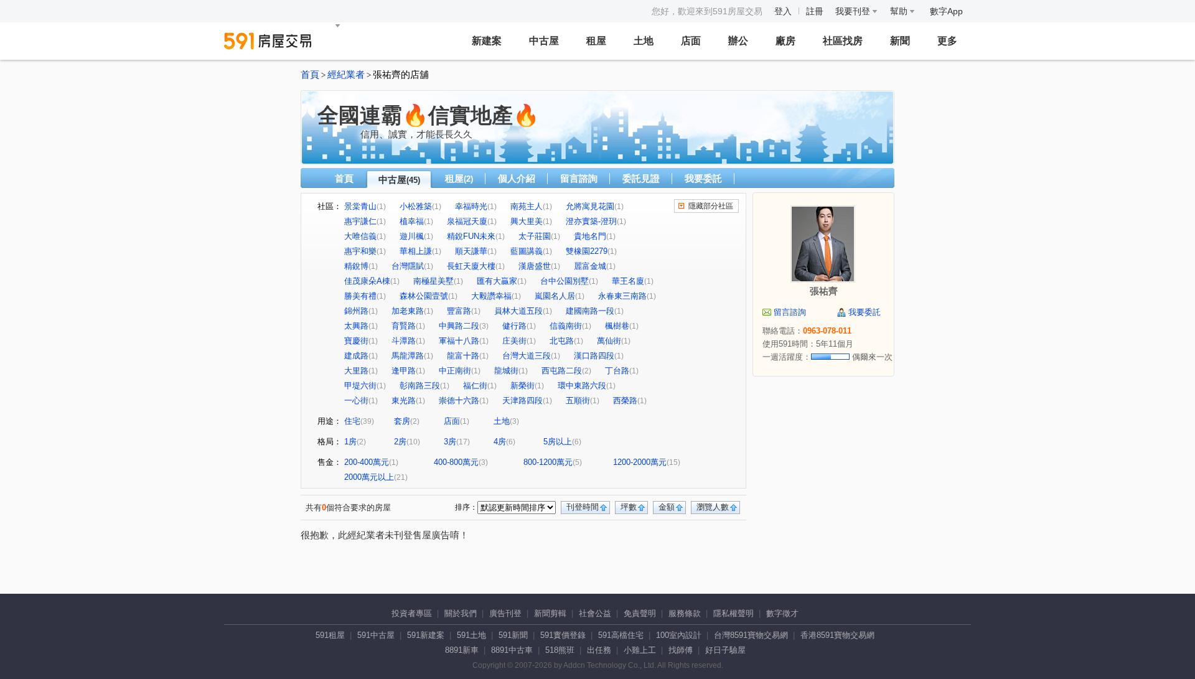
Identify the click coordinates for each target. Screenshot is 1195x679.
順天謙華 (471, 251)
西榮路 (625, 400)
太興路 (356, 325)
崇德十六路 (459, 400)
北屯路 (562, 340)
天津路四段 (522, 400)
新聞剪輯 (550, 613)
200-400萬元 (366, 462)
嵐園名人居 (555, 296)
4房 (500, 441)
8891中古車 (512, 650)
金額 (666, 507)
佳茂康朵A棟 (367, 281)
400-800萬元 (456, 462)
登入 (783, 11)
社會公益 (595, 613)
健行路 (514, 325)
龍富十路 (463, 355)
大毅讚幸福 (491, 296)
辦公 (738, 40)
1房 (350, 441)
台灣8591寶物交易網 (751, 635)
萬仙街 (609, 340)
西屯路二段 (561, 370)
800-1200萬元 (548, 462)
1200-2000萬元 (640, 462)
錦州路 (356, 311)
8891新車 (462, 650)
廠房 (785, 40)
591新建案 (425, 635)
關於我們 (460, 613)
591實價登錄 (563, 635)
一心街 (356, 400)
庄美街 (514, 340)
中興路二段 (459, 325)
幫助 (900, 11)
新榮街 (522, 385)
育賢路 (403, 325)
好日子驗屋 (725, 650)
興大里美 (526, 221)
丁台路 (617, 370)
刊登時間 (582, 507)
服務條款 (684, 613)
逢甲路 (403, 370)
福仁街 (475, 385)
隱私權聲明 (733, 613)
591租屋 (330, 635)
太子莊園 (534, 236)
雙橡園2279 (586, 251)
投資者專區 (411, 613)
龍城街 (506, 370)
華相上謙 (416, 251)
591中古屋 (376, 635)
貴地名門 (590, 236)
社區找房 (843, 40)
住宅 (352, 421)
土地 (644, 40)
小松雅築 (416, 206)
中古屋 (544, 40)
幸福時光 (471, 206)
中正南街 (455, 370)
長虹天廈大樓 (471, 266)
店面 (691, 40)
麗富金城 (590, 266)
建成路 (356, 355)
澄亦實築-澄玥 (591, 221)
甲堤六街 (360, 385)
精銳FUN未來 (471, 236)
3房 (450, 441)
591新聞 (513, 635)
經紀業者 (346, 75)
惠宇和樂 (360, 251)
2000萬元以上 (369, 477)
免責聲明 (640, 613)
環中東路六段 (582, 385)
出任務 (599, 650)
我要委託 (703, 178)
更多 (947, 40)
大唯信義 (360, 236)
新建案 (487, 40)
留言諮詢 (579, 178)
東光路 (403, 400)
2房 (400, 441)
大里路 (356, 370)
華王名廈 (628, 281)
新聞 (900, 40)
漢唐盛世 (534, 266)
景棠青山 (360, 206)
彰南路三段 (420, 385)
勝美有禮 (360, 296)
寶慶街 (356, 340)
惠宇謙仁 (360, 221)
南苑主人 (526, 206)
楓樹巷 (617, 325)
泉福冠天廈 (467, 221)
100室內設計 (678, 635)
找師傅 (680, 650)
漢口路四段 (594, 355)
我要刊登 (854, 11)
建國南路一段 (590, 311)
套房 (402, 421)
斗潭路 (403, 340)
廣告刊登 (505, 613)
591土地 (471, 635)
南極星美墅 (433, 281)
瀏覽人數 (712, 507)
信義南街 (566, 325)
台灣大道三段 (526, 355)
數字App (946, 11)
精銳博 (356, 266)
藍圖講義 (526, 251)
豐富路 (459, 311)
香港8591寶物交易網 (837, 635)
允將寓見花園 (590, 206)
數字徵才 (782, 613)
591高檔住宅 (621, 635)
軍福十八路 (459, 340)
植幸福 (412, 221)
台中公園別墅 (564, 281)
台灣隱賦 (407, 266)
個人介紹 (516, 178)
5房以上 (557, 441)
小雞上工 (640, 650)
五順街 (578, 400)
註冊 (814, 11)
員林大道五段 (518, 311)
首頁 (310, 75)
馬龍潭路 (407, 355)
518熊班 (559, 650)
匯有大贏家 (497, 281)
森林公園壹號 (424, 296)
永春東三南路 (622, 296)
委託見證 (641, 178)
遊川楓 (412, 236)
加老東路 (407, 311)
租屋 (596, 40)
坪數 (629, 507)
